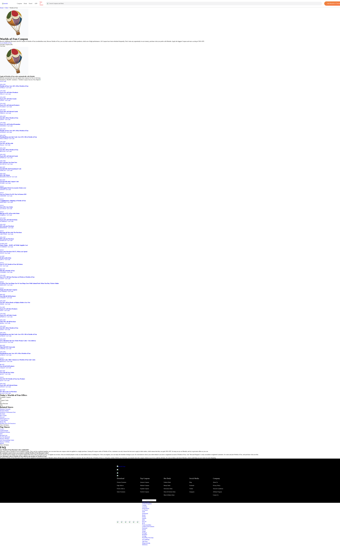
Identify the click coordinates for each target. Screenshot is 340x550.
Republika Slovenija (147, 537)
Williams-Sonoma (5, 432)
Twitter (191, 488)
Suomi (144, 529)
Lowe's (2, 429)
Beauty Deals (167, 485)
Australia (144, 507)
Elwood (2, 417)
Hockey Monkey (4, 438)
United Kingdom (147, 503)
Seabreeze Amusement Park (8, 412)
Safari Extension (121, 492)
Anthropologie (4, 430)
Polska (144, 516)
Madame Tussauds (5, 409)
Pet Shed (2, 414)
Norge (144, 531)
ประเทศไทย (145, 539)
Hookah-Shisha (4, 410)
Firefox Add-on (121, 488)
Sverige (144, 536)
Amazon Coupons (144, 482)
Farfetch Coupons (144, 492)
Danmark (144, 528)
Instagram (191, 492)
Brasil (143, 515)
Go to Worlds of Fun (6, 43)
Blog (190, 482)
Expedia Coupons (144, 488)
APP (36, 3)
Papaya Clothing (4, 441)
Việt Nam (145, 541)
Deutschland (145, 508)
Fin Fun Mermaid (5, 437)
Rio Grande (3, 415)
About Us (215, 482)
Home (2, 8)
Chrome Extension (121, 482)
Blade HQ (3, 422)
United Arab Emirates (148, 526)
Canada (144, 505)
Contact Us (215, 495)
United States (149, 500)
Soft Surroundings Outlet (7, 440)
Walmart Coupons (144, 485)
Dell (1, 434)
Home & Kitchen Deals (169, 492)
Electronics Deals (168, 488)
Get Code (3, 81)
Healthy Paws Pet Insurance (8, 423)
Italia (143, 520)
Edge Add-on (120, 485)
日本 (143, 512)
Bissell (2, 443)
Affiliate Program (217, 492)
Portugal (144, 533)
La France (145, 510)
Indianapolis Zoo (4, 418)
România (144, 534)
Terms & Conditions (218, 488)
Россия (144, 521)
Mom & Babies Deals (169, 495)
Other (6, 8)
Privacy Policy (216, 485)
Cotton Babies (4, 420)
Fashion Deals (167, 482)
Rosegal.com (3, 435)
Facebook (191, 485)
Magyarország (146, 543)
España (144, 518)
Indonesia (145, 544)
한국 (143, 523)
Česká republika (146, 525)
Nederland (145, 513)
